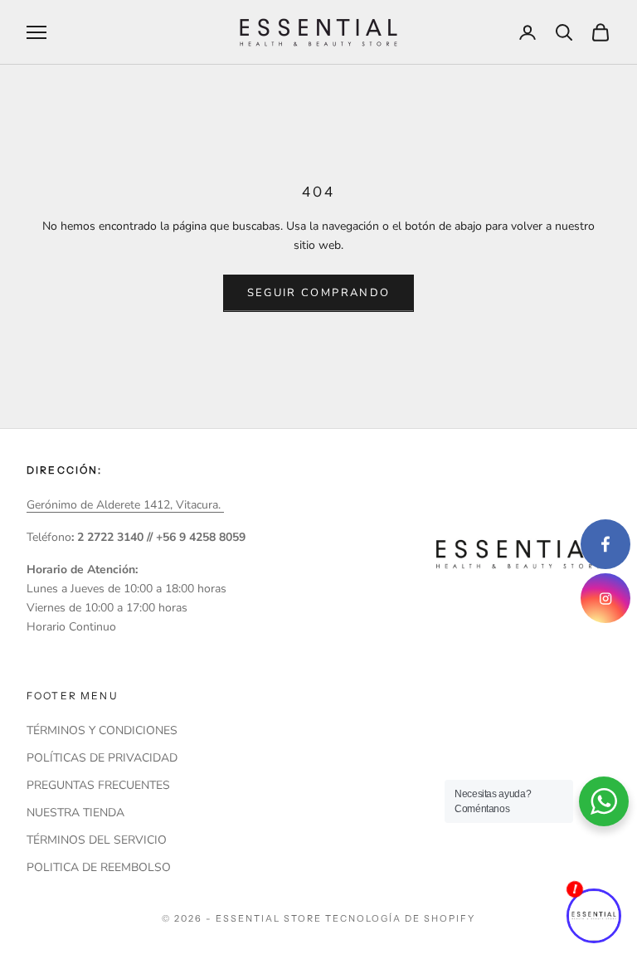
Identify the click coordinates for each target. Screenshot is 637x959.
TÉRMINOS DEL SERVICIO (97, 840)
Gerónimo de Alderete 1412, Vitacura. (125, 505)
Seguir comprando (318, 292)
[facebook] (605, 544)
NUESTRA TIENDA (75, 812)
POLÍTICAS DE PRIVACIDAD (102, 758)
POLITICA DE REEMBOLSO (99, 867)
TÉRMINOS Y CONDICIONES (102, 730)
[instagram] (605, 598)
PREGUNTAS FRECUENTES (98, 785)
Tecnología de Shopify (400, 918)
